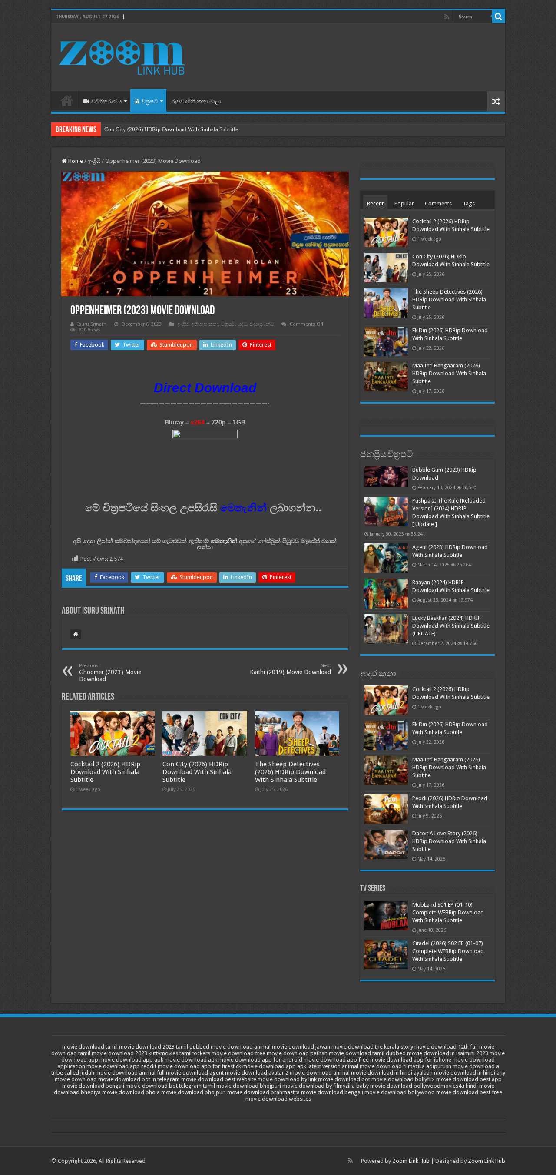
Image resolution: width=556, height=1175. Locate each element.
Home (67, 100)
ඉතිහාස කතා (204, 324)
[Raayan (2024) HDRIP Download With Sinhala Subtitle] (386, 593)
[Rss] (446, 17)
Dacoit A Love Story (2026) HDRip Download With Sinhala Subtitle (449, 841)
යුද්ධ (242, 324)
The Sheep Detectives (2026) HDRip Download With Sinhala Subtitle (290, 772)
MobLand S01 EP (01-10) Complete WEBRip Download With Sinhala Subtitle (448, 912)
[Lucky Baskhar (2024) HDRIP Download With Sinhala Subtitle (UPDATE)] (386, 629)
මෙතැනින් (224, 540)
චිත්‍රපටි (150, 101)
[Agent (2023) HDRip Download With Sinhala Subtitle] (386, 558)
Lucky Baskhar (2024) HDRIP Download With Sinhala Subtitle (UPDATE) (451, 626)
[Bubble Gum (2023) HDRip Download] (386, 476)
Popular (404, 203)
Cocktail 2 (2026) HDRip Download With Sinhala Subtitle (105, 772)
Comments (438, 203)
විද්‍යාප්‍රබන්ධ (262, 324)
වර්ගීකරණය (106, 101)
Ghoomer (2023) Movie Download (110, 672)
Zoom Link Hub (411, 1161)
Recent (375, 203)
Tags (469, 203)
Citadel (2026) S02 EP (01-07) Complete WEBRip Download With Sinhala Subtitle (448, 951)
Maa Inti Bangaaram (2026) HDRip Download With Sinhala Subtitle (449, 373)
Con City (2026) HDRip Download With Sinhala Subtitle (171, 129)
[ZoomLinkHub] (123, 55)
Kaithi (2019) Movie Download (290, 669)
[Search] (498, 16)
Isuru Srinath (91, 324)
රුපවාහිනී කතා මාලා (196, 101)
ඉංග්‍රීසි (94, 161)
